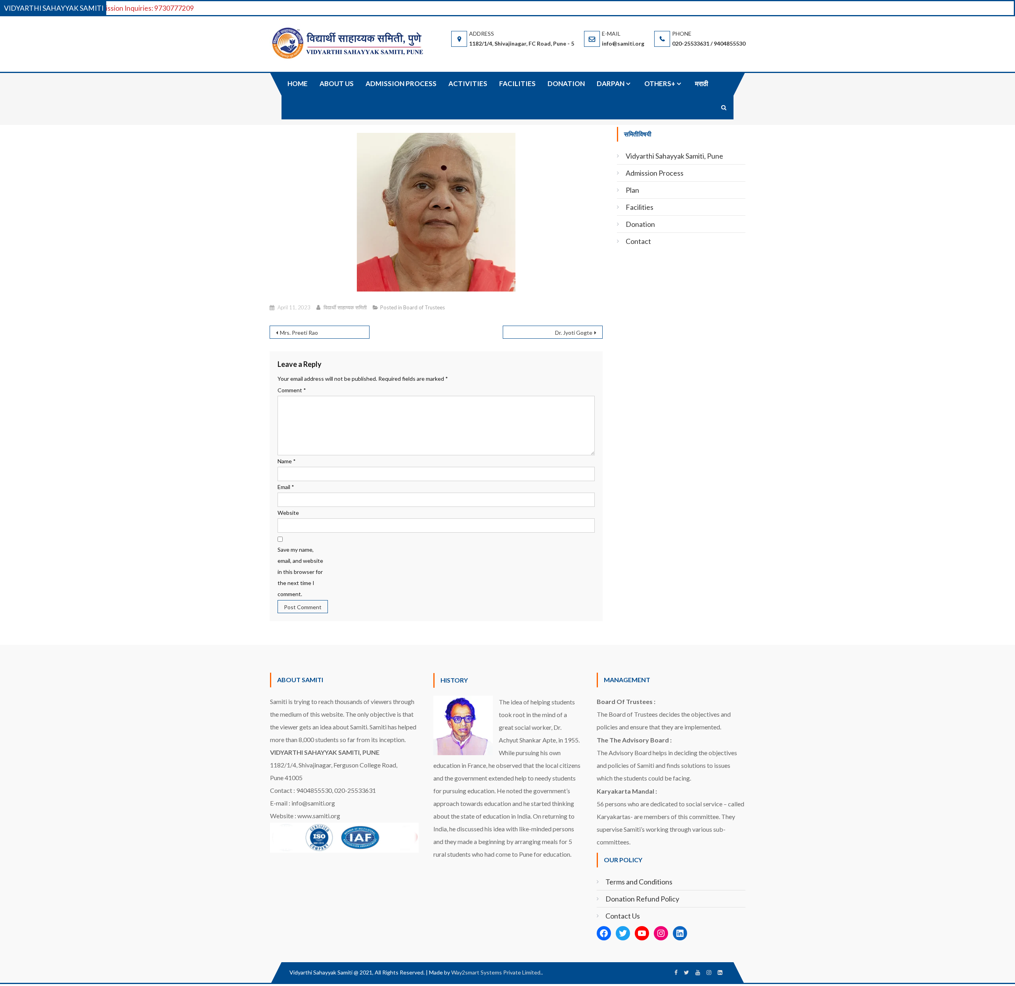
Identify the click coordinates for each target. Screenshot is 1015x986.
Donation (566, 83)
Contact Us (622, 915)
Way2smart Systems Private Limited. (496, 972)
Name (287, 461)
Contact (638, 241)
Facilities (517, 83)
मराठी (701, 83)
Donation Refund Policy (642, 898)
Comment (292, 390)
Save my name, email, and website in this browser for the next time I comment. (300, 571)
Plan (632, 190)
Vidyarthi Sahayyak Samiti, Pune (674, 156)
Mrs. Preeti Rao (299, 332)
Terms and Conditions (638, 881)
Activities (467, 83)
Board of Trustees (424, 307)
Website (288, 512)
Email (286, 486)
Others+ (659, 83)
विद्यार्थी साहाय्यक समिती (345, 307)
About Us (337, 83)
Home (297, 83)
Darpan (610, 83)
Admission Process (401, 83)
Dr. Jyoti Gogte (573, 332)
